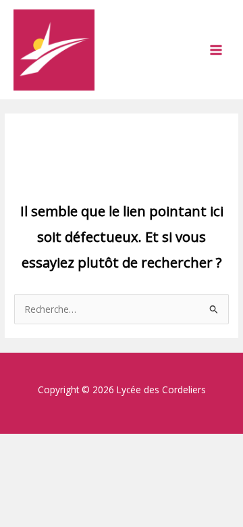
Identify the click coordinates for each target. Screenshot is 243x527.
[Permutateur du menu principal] (216, 50)
